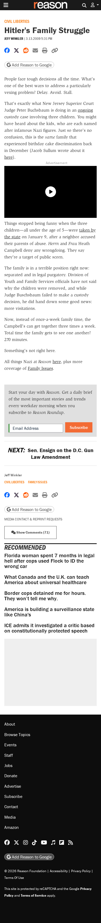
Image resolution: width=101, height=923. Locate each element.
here (8, 157)
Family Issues (40, 368)
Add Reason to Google (31, 65)
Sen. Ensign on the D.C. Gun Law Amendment (50, 453)
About (9, 724)
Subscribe (79, 427)
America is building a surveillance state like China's (49, 612)
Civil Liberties (16, 21)
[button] (95, 5)
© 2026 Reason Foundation (25, 871)
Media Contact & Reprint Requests (33, 519)
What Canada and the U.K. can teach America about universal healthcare (46, 579)
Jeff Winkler (13, 38)
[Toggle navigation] (6, 5)
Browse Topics (17, 734)
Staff (8, 755)
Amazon (11, 827)
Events (10, 744)
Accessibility (59, 871)
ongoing (85, 110)
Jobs (8, 765)
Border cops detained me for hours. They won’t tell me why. (45, 596)
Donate (10, 775)
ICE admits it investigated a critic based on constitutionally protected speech (49, 628)
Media (10, 817)
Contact (11, 806)
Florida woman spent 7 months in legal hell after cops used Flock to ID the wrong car (49, 560)
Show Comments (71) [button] (33, 532)
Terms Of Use (14, 877)
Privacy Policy (80, 871)
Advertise (12, 786)
